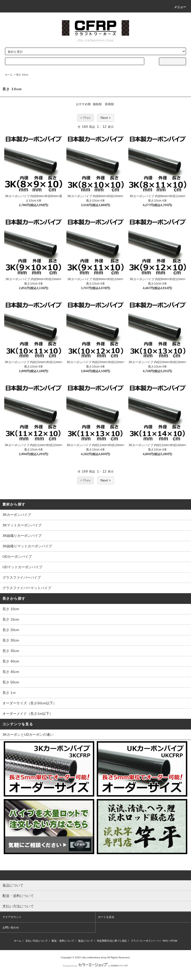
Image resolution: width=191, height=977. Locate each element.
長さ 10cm (22, 74)
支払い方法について (36, 940)
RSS (165, 940)
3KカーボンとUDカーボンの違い (27, 734)
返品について (85, 940)
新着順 (109, 104)
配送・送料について (63, 940)
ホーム (8, 74)
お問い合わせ (10, 927)
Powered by (70, 965)
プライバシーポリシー (143, 940)
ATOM (173, 940)
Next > (105, 118)
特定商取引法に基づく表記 (112, 940)
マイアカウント (12, 916)
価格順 (97, 104)
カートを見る (106, 916)
